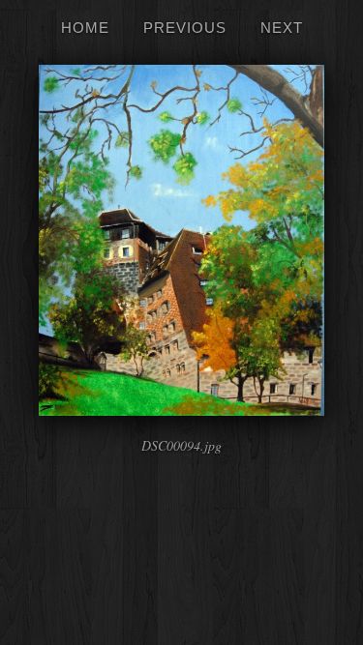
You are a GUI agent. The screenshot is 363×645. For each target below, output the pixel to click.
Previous (185, 27)
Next (281, 27)
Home (85, 27)
